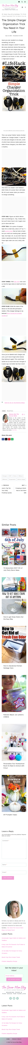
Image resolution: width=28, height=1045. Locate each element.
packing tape (9, 231)
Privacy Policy (16, 1039)
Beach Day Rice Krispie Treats (11, 957)
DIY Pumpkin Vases (10, 815)
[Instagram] (25, 2)
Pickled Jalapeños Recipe (9, 961)
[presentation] (14, 546)
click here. (14, 430)
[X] (22, 2)
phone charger (21, 479)
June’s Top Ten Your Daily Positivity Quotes (7, 489)
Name (4, 864)
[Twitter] (24, 414)
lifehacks (4, 479)
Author (3, 410)
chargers (4, 476)
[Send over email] (12, 439)
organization (12, 479)
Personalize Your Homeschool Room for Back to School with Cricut (13, 766)
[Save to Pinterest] (9, 439)
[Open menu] (22, 7)
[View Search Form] (25, 7)
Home (8, 1039)
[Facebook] (19, 2)
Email (4, 872)
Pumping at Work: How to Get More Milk (21, 489)
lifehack (21, 476)
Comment (5, 840)
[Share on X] (6, 439)
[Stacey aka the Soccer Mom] (5, 418)
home (15, 476)
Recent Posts (10, 410)
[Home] (2, 14)
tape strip (17, 281)
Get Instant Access (14, 979)
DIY (10, 476)
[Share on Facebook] (3, 439)
